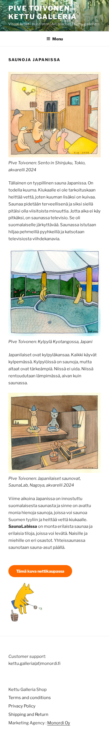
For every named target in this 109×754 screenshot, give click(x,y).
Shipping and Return (28, 714)
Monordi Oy (58, 722)
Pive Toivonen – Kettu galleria (42, 12)
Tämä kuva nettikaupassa (40, 571)
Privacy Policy (21, 706)
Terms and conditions (29, 697)
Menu (57, 38)
